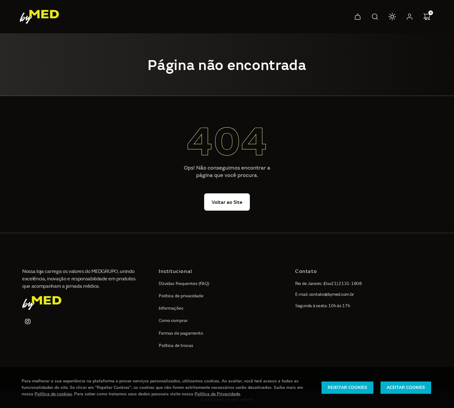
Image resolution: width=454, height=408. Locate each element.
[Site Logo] (44, 17)
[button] (357, 16)
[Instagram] (27, 321)
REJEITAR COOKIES (347, 387)
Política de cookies (53, 394)
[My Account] (409, 16)
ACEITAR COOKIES (406, 387)
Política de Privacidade (217, 394)
